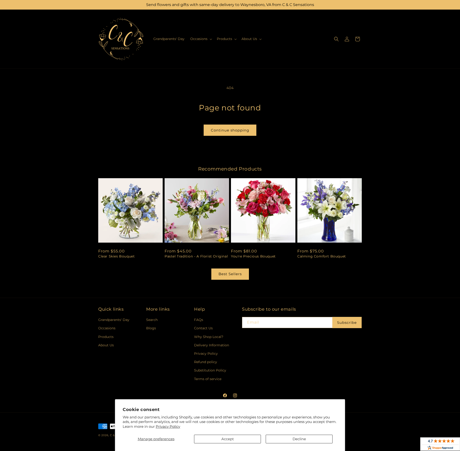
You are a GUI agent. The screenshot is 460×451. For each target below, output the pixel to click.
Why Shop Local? (208, 337)
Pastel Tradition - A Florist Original (196, 256)
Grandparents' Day (113, 320)
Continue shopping (230, 130)
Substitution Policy (210, 370)
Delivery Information (211, 345)
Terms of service (207, 379)
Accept (227, 439)
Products (106, 337)
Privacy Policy (168, 426)
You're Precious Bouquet (253, 256)
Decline (299, 439)
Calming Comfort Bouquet (321, 256)
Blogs (151, 328)
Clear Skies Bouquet (116, 256)
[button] (200, 39)
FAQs (198, 320)
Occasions (106, 328)
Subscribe (347, 322)
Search (152, 320)
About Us (106, 345)
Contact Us (203, 328)
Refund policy (205, 362)
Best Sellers (230, 274)
